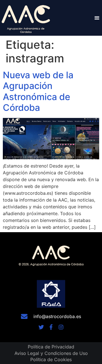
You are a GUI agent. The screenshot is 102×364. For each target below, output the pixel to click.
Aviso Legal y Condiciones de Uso (51, 353)
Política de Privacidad (51, 347)
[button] (97, 18)
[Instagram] (61, 327)
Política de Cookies (51, 359)
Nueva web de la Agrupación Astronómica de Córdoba (38, 91)
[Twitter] (41, 327)
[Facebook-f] (51, 327)
